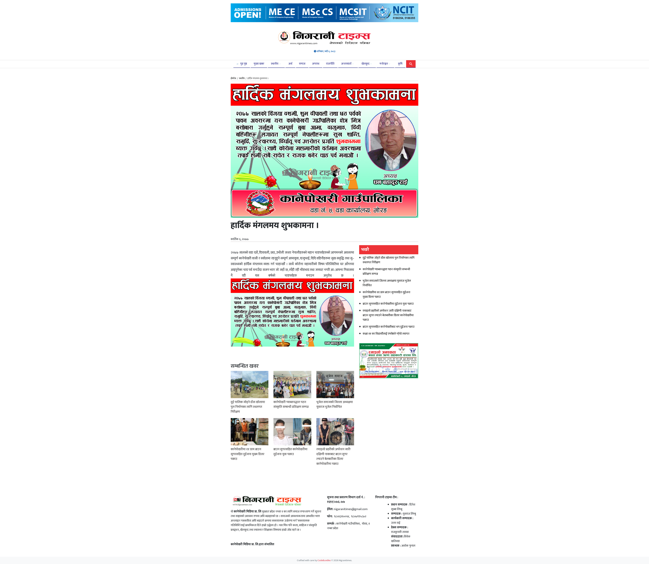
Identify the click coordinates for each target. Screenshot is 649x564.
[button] (411, 63)
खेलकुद (366, 63)
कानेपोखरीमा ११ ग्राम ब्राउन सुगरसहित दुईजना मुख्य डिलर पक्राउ (386, 294)
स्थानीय (275, 63)
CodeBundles (324, 560)
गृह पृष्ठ (243, 63)
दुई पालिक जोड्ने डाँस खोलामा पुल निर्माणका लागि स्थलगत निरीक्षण (388, 260)
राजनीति (330, 63)
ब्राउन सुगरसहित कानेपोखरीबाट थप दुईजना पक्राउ (388, 326)
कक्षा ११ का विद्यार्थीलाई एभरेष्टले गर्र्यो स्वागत (386, 333)
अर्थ (290, 63)
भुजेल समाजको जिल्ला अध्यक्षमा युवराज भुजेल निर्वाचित (387, 283)
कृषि (400, 63)
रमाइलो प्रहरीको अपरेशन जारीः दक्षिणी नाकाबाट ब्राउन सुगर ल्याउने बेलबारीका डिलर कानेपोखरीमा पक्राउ (388, 315)
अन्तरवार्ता (346, 63)
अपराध (315, 63)
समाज (302, 63)
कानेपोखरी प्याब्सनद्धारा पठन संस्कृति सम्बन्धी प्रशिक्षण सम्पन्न (386, 271)
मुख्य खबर (259, 63)
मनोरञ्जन (384, 63)
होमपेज (233, 78)
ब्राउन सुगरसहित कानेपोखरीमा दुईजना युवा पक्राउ (388, 303)
